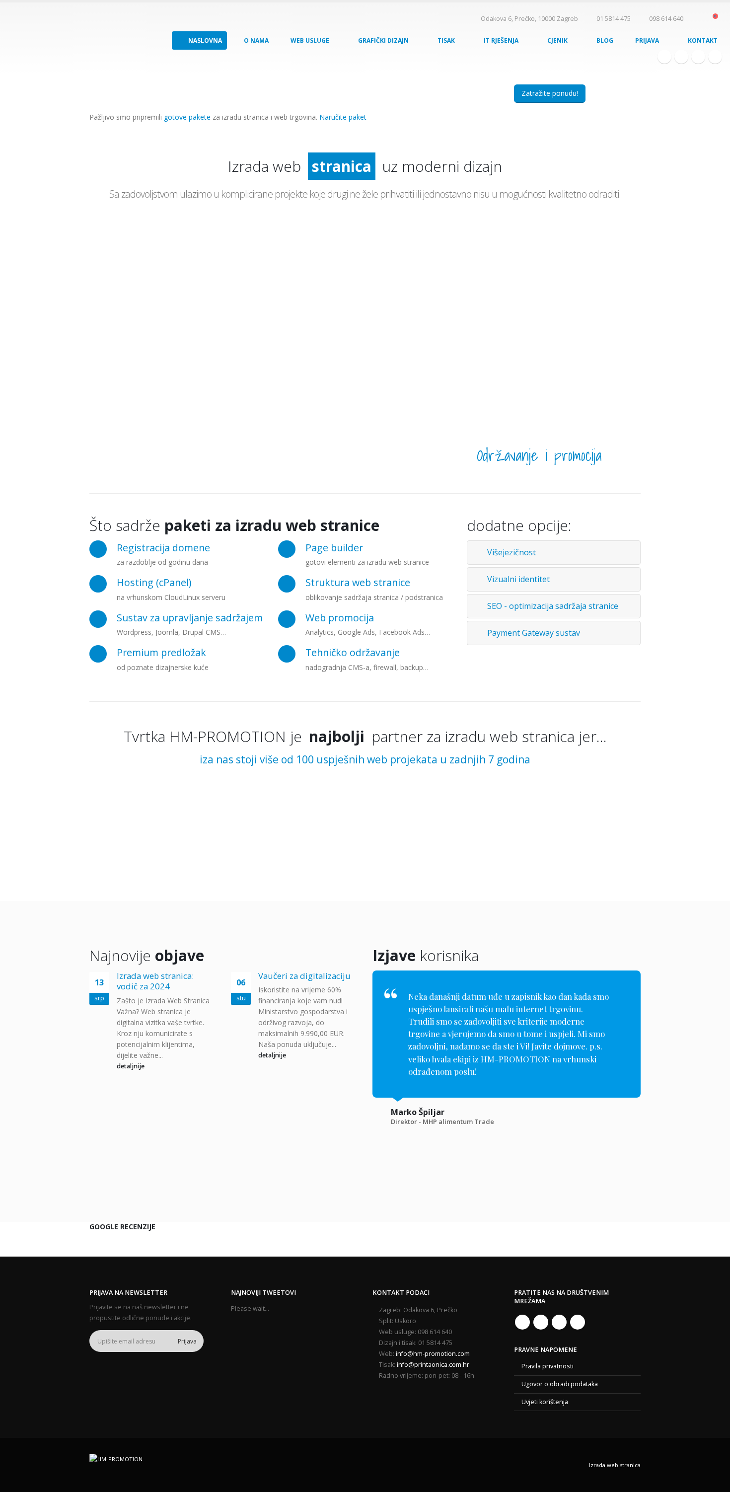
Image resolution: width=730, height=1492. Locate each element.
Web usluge (310, 40)
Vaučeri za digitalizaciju (304, 975)
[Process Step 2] (270, 310)
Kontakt (703, 40)
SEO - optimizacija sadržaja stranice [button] (552, 605)
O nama (256, 40)
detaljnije (131, 1066)
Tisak (446, 40)
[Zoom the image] (135, 790)
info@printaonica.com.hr (433, 1364)
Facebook (522, 1322)
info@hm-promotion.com (433, 1353)
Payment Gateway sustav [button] (533, 632)
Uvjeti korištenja (544, 1402)
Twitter (540, 1322)
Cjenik (557, 40)
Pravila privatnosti (547, 1366)
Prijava (647, 40)
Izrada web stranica (615, 1465)
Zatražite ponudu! (549, 93)
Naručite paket (342, 117)
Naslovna (205, 40)
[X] (681, 57)
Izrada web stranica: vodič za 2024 (155, 981)
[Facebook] (664, 57)
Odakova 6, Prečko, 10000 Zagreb (528, 18)
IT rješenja (501, 40)
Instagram (559, 1322)
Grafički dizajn (383, 40)
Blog (604, 40)
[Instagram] (698, 57)
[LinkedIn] (715, 57)
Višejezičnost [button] (511, 552)
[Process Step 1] (176, 322)
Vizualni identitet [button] (518, 579)
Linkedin (577, 1322)
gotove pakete (187, 117)
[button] (697, 18)
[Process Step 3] (365, 317)
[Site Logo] (45, 38)
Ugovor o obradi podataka (559, 1384)
